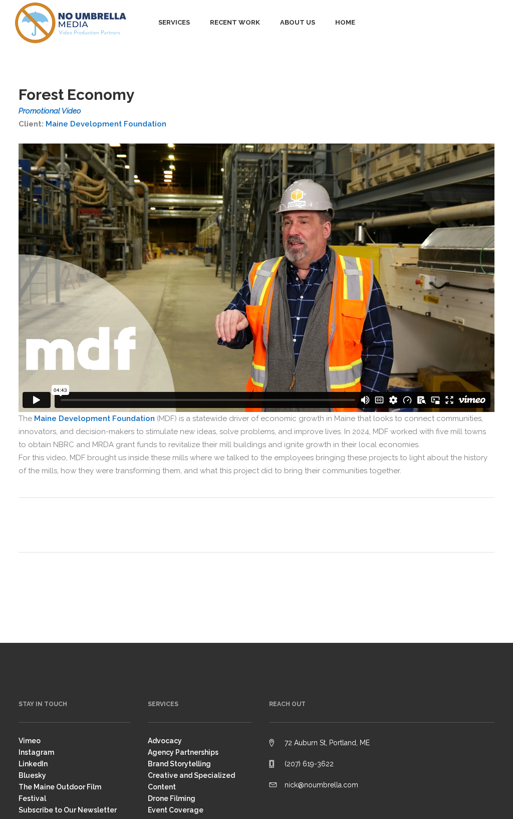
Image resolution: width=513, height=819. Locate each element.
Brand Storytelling (179, 764)
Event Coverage (175, 810)
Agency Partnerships (183, 752)
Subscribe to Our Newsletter (68, 810)
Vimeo (30, 741)
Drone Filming (171, 798)
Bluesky (32, 775)
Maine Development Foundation (106, 123)
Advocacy (165, 741)
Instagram (36, 752)
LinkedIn (33, 764)
